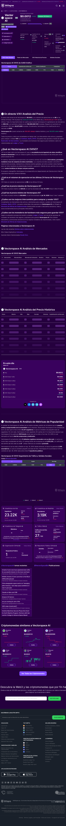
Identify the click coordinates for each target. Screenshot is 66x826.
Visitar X (29, 508)
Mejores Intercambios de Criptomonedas (7, 748)
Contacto (47, 761)
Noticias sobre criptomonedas (24, 229)
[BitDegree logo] (6, 801)
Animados (19, 232)
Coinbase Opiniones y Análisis (52, 725)
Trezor (21, 143)
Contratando (48, 759)
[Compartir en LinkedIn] (33, 404)
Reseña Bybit (48, 728)
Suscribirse (58, 717)
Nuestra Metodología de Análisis (53, 745)
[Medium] (17, 782)
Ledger (15, 143)
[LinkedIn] (14, 782)
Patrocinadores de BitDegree (52, 754)
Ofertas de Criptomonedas (7, 739)
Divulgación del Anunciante (58, 817)
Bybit (29, 138)
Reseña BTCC (48, 730)
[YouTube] (8, 782)
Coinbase (24, 138)
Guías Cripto (4, 732)
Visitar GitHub (27, 545)
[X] (2, 782)
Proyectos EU (48, 748)
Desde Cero (24, 235)
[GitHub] (25, 782)
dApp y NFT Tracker (6, 762)
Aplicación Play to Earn (6, 741)
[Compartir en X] (25, 404)
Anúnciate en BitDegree (51, 752)
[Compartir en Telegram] (36, 404)
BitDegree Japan (49, 757)
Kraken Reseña (48, 732)
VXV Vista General (8, 57)
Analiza (11, 645)
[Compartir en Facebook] (29, 404)
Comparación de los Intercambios (9, 751)
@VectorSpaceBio (11, 458)
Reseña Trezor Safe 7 (28, 762)
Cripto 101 (3, 728)
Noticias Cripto (5, 734)
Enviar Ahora (16, 539)
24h (50, 34)
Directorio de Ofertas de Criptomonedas (14, 206)
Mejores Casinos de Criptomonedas (10, 756)
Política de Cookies (46, 817)
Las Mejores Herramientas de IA (9, 758)
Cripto (5, 11)
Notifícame (54, 698)
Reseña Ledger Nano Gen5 (29, 764)
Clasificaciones (13, 11)
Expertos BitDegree (50, 743)
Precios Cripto (4, 760)
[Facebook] (11, 782)
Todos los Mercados (23, 57)
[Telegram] (5, 782)
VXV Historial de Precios (39, 57)
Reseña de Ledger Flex (29, 760)
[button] (59, 6)
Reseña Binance (49, 734)
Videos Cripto (4, 737)
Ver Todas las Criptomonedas (33, 673)
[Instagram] (20, 782)
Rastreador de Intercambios (10, 141)
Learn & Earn (4, 725)
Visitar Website (59, 526)
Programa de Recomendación (52, 750)
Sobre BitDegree (49, 741)
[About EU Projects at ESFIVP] (7, 792)
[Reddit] (23, 782)
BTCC (34, 138)
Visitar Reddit (59, 508)
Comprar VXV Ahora (44, 16)
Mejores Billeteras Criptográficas (9, 754)
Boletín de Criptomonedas (7, 730)
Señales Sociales (55, 57)
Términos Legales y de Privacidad (32, 817)
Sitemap (21, 817)
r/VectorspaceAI (7, 565)
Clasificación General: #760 (7, 24)
